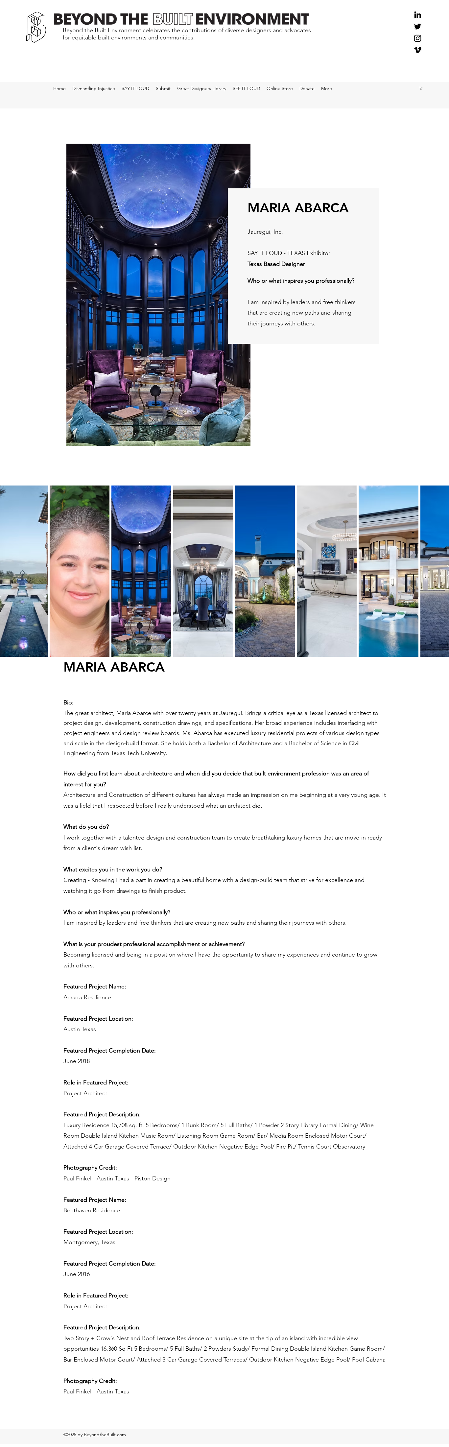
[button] (421, 88)
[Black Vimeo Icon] (417, 50)
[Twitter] (417, 26)
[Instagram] (417, 38)
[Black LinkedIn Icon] (417, 14)
